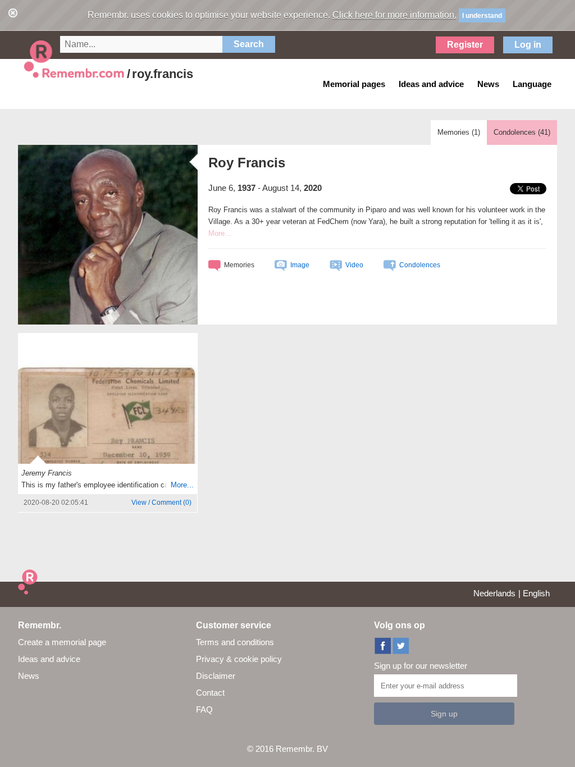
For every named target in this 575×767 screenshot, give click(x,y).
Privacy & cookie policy (239, 659)
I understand (482, 16)
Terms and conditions (235, 642)
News (28, 676)
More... (182, 485)
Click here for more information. (394, 15)
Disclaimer (215, 676)
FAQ (204, 709)
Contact (210, 692)
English (536, 593)
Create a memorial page (62, 642)
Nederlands (494, 593)
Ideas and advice (49, 659)
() (161, 502)
